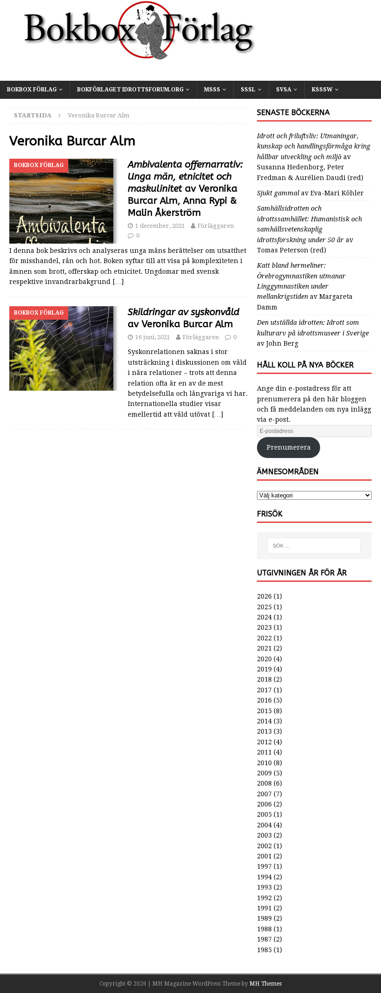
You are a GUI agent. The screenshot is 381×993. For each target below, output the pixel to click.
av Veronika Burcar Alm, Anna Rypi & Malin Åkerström (185, 188)
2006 (264, 804)
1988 (264, 929)
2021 (264, 648)
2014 (264, 721)
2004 (264, 825)
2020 (264, 659)
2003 (264, 835)
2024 (264, 617)
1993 (264, 887)
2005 (264, 814)
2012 (264, 742)
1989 (264, 918)
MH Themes (266, 983)
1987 (264, 939)
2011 (264, 752)
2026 (264, 596)
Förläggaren (215, 225)
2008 (264, 783)
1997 (264, 866)
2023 (264, 627)
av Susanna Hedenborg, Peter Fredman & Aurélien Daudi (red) (313, 156)
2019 (264, 669)
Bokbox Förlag (32, 89)
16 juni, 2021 (152, 337)
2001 (264, 856)
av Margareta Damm (305, 286)
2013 (264, 731)
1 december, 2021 (160, 225)
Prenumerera (289, 447)
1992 (264, 898)
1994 (264, 877)
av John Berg (313, 333)
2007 (264, 794)
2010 (264, 763)
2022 (264, 638)
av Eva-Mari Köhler (310, 193)
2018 (264, 679)
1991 (264, 908)
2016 (264, 700)
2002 (264, 846)
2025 (264, 607)
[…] (118, 281)
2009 (264, 773)
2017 (264, 690)
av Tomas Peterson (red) (309, 229)
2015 (264, 711)
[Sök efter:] (314, 546)
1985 (264, 950)
